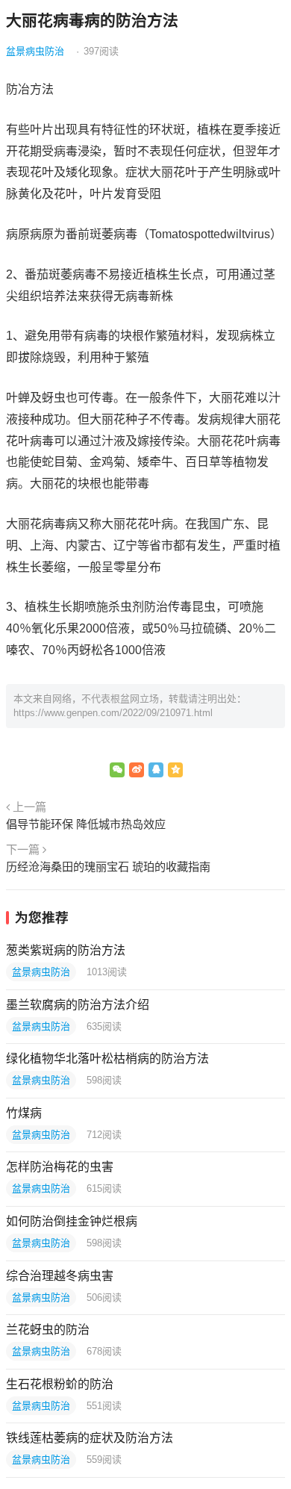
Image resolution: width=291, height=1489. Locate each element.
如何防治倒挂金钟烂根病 (71, 1221)
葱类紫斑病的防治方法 (65, 950)
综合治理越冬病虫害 (59, 1275)
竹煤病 (24, 1113)
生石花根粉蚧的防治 (59, 1384)
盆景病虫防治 (35, 51)
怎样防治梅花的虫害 (59, 1166)
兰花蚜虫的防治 (48, 1329)
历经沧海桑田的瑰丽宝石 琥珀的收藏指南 (108, 866)
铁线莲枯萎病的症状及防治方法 (89, 1438)
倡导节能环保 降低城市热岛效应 (86, 824)
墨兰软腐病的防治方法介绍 (77, 1004)
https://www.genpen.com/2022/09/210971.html (113, 712)
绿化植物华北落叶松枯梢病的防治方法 (107, 1058)
